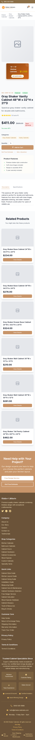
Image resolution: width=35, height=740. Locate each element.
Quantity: (4, 143)
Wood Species (6, 558)
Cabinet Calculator (8, 597)
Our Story (5, 525)
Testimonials (5, 534)
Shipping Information (8, 624)
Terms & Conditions (8, 649)
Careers (4, 528)
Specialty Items (6, 564)
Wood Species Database (10, 600)
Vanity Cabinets (24, 138)
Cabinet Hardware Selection (11, 591)
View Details (17, 259)
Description (5, 187)
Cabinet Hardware (7, 552)
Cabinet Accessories (8, 555)
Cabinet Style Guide (8, 573)
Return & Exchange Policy (10, 621)
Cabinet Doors (6, 549)
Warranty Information (9, 627)
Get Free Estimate (7, 152)
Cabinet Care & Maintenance (11, 588)
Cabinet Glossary (7, 603)
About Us (4, 522)
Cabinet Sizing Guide (8, 579)
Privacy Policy (6, 639)
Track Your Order (7, 630)
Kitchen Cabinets (7, 543)
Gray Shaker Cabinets (11, 15)
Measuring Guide (7, 585)
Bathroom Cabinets (8, 546)
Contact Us (5, 531)
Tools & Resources (8, 606)
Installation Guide (7, 582)
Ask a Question (22, 152)
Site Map (17, 724)
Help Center (5, 618)
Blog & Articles (6, 609)
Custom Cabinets (7, 561)
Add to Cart (19, 147)
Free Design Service (11, 478)
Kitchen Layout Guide (9, 576)
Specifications (17, 187)
